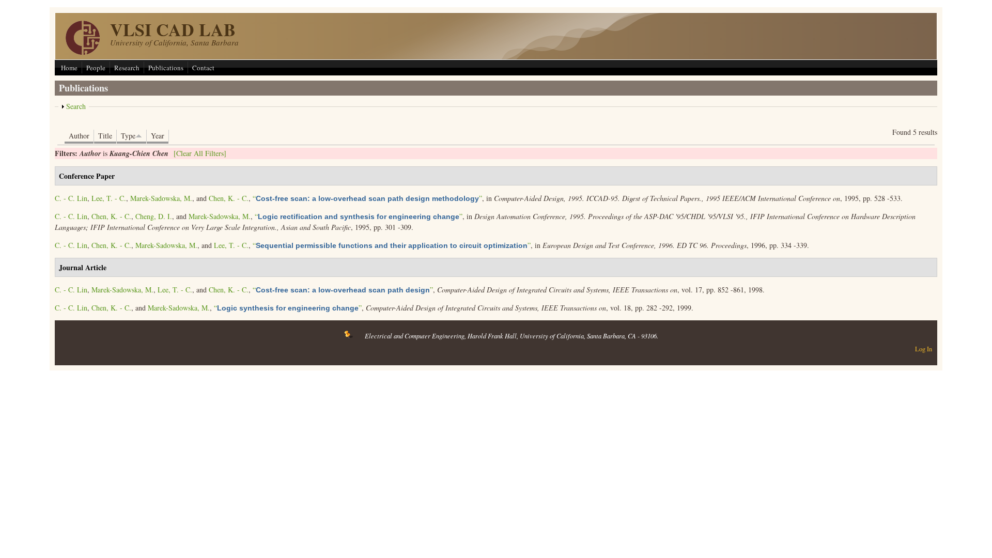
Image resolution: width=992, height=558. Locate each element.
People (95, 67)
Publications (165, 67)
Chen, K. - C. (229, 198)
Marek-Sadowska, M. (161, 198)
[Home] (83, 52)
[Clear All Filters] (200, 153)
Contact (203, 67)
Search (76, 106)
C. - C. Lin (71, 198)
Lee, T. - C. (108, 198)
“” (367, 198)
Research (127, 67)
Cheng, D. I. (153, 216)
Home (69, 67)
